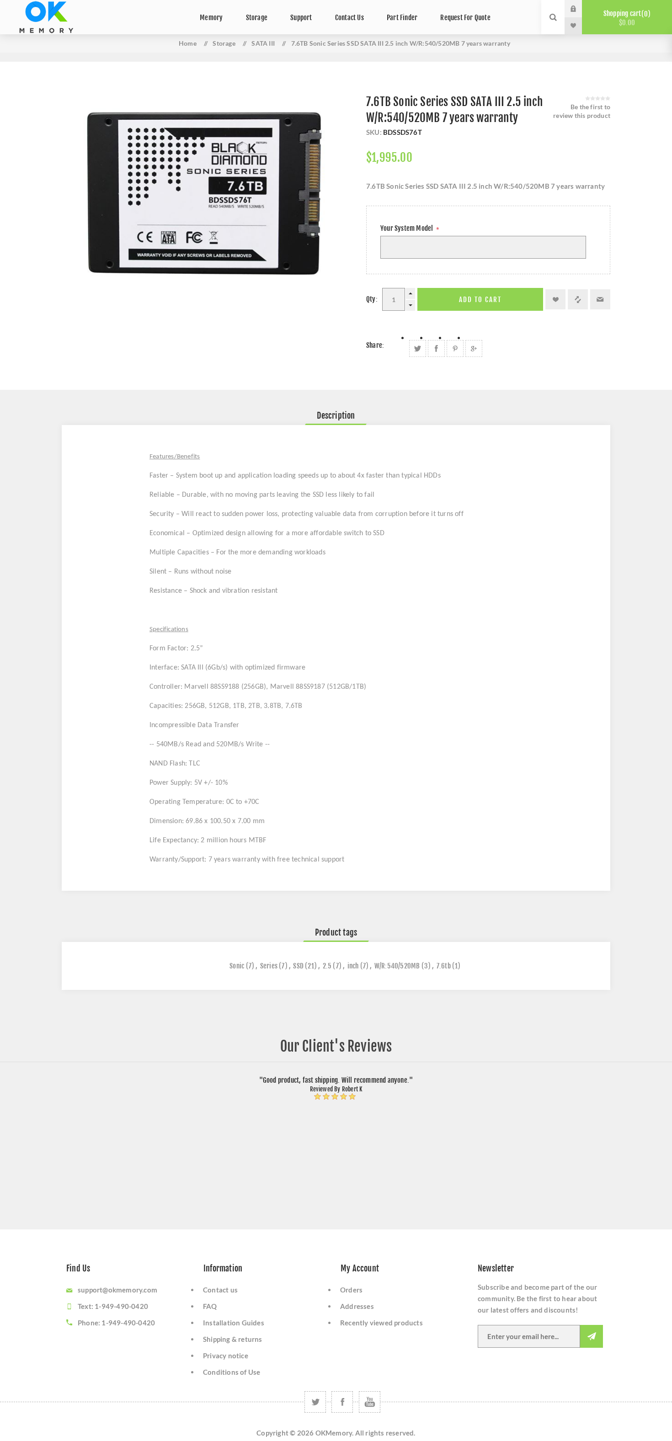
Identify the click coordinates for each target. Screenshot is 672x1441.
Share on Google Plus (473, 348)
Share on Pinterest (455, 348)
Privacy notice (225, 1355)
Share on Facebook (436, 348)
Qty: (372, 299)
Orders (351, 1290)
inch (353, 966)
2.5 (327, 966)
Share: (375, 345)
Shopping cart (625, 18)
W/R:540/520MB (397, 966)
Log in (580, 8)
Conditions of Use (231, 1372)
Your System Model (407, 228)
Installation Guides (233, 1323)
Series (268, 966)
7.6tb (444, 966)
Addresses (357, 1306)
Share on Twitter (417, 348)
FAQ (210, 1306)
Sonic (236, 966)
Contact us (220, 1290)
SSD (298, 966)
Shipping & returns (232, 1339)
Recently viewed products (381, 1323)
